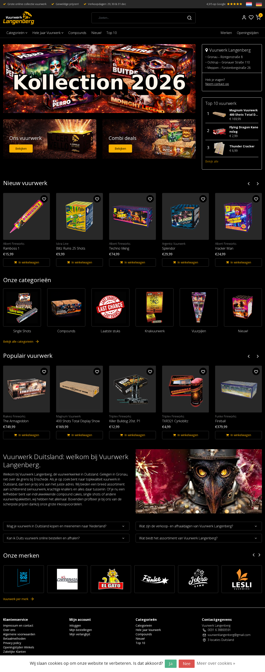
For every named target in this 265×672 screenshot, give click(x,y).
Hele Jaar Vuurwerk (46, 32)
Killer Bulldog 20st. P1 (125, 421)
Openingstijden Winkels (18, 647)
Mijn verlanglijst (79, 634)
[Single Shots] (22, 307)
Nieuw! (96, 32)
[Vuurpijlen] (198, 307)
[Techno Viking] (132, 216)
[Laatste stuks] (110, 307)
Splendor (168, 248)
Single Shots (22, 331)
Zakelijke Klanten (14, 652)
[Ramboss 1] (26, 216)
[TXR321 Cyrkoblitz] (185, 389)
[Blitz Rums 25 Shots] (79, 216)
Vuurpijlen (199, 331)
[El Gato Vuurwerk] (111, 579)
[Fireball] (238, 389)
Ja (170, 663)
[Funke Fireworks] (154, 579)
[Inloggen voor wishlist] (44, 199)
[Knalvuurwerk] (154, 307)
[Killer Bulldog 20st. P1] (132, 389)
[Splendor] (185, 216)
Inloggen (75, 625)
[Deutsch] (257, 4)
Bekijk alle (211, 161)
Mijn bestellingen (80, 630)
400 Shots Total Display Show (78, 421)
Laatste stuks (110, 331)
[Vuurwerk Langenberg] (18, 17)
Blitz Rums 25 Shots (70, 248)
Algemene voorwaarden (19, 634)
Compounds (77, 32)
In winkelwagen (28, 262)
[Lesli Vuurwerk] (241, 579)
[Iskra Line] (198, 579)
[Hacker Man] (238, 216)
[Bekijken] (49, 138)
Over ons (9, 630)
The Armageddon (16, 421)
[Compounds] (66, 307)
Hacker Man (224, 248)
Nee (186, 663)
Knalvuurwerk (155, 331)
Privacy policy (12, 643)
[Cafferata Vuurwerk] (67, 579)
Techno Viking (119, 248)
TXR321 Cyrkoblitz (175, 421)
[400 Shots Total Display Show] (79, 389)
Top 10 (111, 32)
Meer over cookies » (216, 663)
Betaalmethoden (14, 638)
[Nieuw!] (243, 307)
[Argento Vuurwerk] (23, 579)
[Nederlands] (247, 4)
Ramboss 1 (11, 248)
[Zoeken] (189, 18)
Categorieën (15, 32)
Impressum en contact (18, 625)
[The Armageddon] (26, 389)
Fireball (220, 421)
